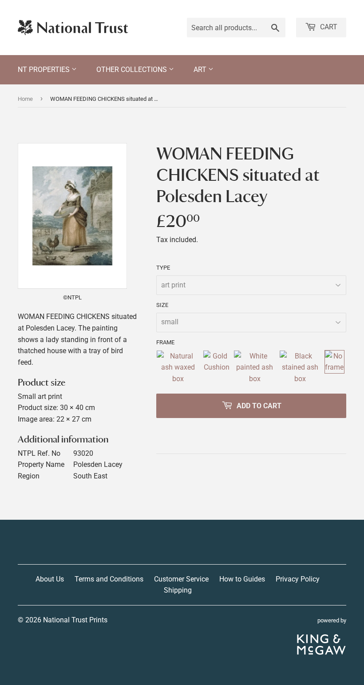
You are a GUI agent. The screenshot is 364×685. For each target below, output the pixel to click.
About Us (50, 579)
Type (163, 267)
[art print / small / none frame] (334, 367)
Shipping (178, 590)
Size (162, 305)
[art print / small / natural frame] (177, 367)
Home (25, 99)
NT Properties (44, 69)
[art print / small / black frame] (300, 367)
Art (201, 69)
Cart (327, 27)
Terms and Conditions (109, 579)
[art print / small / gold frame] (216, 367)
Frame (165, 342)
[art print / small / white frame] (254, 367)
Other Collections (132, 69)
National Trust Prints (75, 620)
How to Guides (242, 579)
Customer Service (181, 579)
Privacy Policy (298, 579)
